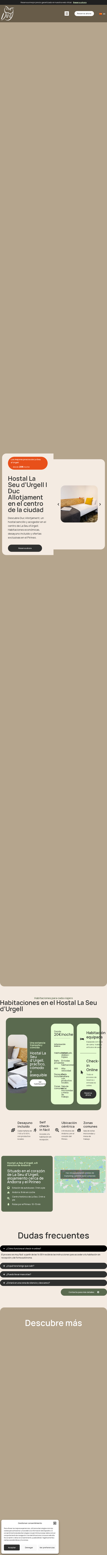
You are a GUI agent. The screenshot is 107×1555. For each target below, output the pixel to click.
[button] (55, 1523)
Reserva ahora (80, 2)
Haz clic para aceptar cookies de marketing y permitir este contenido (80, 1174)
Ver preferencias (47, 1547)
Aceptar (12, 1547)
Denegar (29, 1547)
